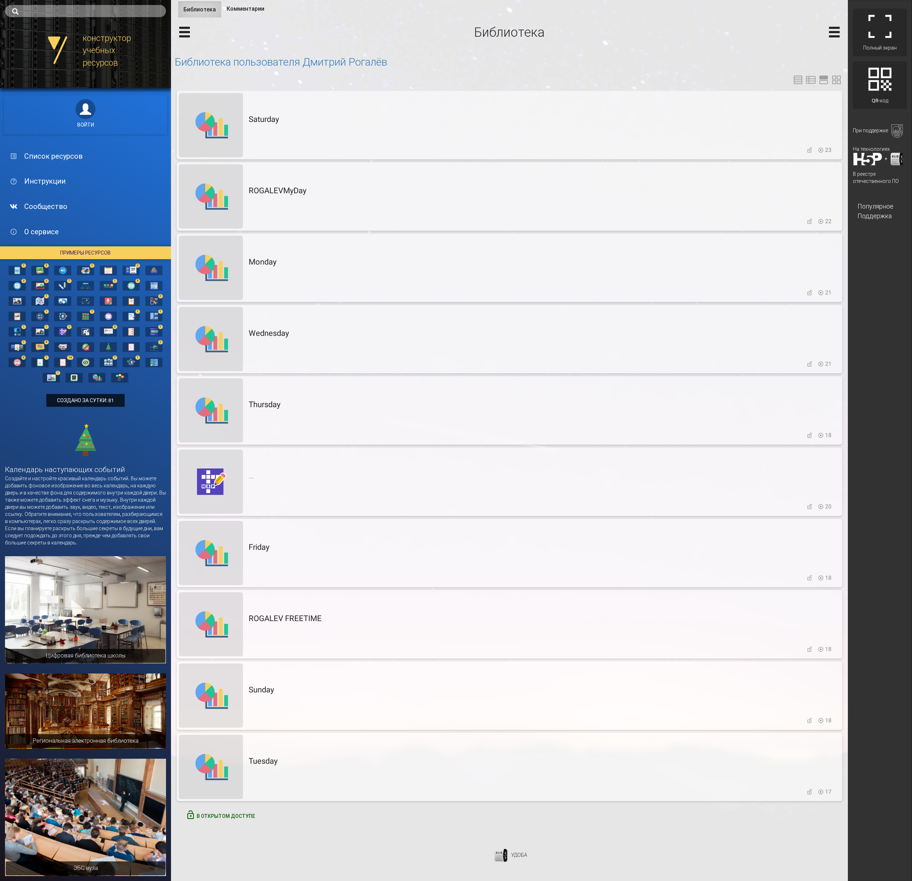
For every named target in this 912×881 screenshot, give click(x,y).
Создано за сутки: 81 (85, 400)
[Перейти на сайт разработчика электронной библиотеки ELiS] (500, 854)
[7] (62, 285)
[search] (85, 11)
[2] (131, 270)
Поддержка (874, 216)
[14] (62, 362)
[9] (131, 285)
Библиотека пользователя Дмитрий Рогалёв (281, 62)
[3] (39, 270)
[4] (39, 346)
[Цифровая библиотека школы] (85, 609)
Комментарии (245, 8)
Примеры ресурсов (85, 253)
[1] (17, 270)
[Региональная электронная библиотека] (85, 710)
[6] (17, 362)
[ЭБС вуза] (85, 817)
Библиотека (202, 11)
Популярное (875, 206)
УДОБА (519, 854)
